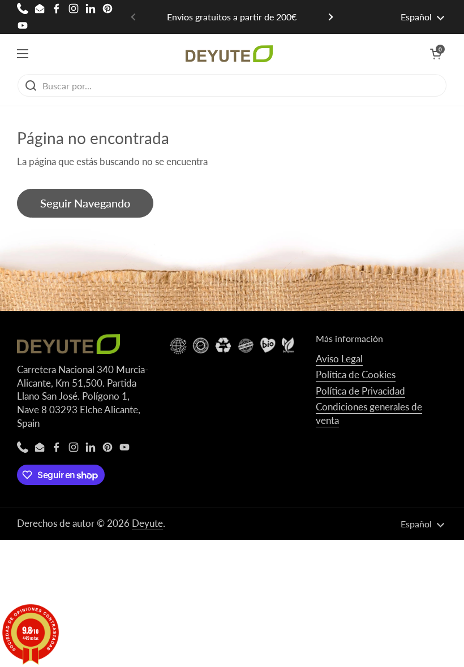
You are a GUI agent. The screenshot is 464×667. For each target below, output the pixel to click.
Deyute (147, 523)
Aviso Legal (339, 359)
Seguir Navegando (85, 203)
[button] (435, 53)
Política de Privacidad (360, 391)
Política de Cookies (356, 374)
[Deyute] (229, 53)
